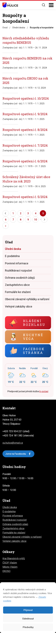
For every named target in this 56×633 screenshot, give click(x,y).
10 (35, 219)
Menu (51, 5)
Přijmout (28, 610)
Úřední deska (13, 248)
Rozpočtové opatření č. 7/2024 (25, 145)
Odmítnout (28, 618)
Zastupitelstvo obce (17, 284)
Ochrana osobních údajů (20, 277)
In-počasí (43, 391)
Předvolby (28, 627)
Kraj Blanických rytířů (13, 558)
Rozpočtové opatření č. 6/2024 (24, 161)
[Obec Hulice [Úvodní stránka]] (10, 5)
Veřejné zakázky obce (18, 306)
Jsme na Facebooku (15, 454)
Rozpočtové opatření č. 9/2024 (24, 114)
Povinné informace (16, 263)
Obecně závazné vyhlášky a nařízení (27, 299)
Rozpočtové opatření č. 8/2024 (24, 130)
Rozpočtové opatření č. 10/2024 (25, 98)
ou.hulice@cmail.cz (12, 442)
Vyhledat (43, 5)
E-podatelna (12, 256)
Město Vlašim (9, 566)
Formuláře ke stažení (18, 292)
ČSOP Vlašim (9, 562)
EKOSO (6, 571)
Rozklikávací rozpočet (18, 270)
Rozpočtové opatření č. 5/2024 (24, 197)
